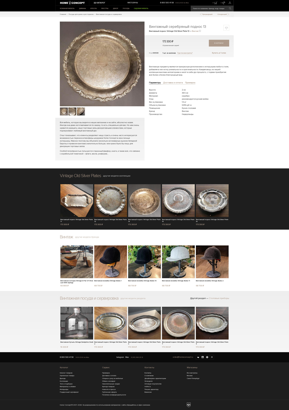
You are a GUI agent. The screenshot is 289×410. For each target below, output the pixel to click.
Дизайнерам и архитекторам (155, 378)
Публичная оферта (109, 392)
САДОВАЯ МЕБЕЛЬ (141, 8)
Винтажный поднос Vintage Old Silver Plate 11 (76, 220)
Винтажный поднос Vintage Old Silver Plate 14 (144, 220)
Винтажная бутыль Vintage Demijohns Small (76, 342)
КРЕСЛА (93, 8)
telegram (120, 357)
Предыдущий (207, 14)
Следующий (222, 14)
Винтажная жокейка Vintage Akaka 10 (142, 281)
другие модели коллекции (116, 176)
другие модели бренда (87, 237)
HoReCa (147, 387)
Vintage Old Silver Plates (80, 175)
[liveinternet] (211, 357)
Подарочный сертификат (69, 392)
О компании (149, 376)
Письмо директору (151, 389)
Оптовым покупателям (152, 384)
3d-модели (148, 381)
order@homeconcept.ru (183, 357)
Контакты (149, 367)
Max (127, 357)
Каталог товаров (66, 373)
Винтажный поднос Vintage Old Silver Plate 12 (110, 220)
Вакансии (148, 392)
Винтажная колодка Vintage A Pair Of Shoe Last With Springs (76, 282)
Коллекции (64, 381)
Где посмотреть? (184, 53)
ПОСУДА (126, 8)
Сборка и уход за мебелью (112, 378)
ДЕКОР (115, 8)
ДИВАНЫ (82, 8)
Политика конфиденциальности (114, 395)
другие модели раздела (133, 298)
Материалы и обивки (68, 387)
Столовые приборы (219, 298)
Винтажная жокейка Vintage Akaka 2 (209, 281)
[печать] (200, 30)
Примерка (106, 373)
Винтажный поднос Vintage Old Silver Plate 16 (212, 220)
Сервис (106, 367)
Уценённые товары (67, 376)
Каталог (64, 367)
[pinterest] (207, 357)
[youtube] (202, 357)
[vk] (198, 357)
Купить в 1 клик (219, 53)
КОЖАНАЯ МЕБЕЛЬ (67, 8)
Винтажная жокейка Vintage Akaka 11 (176, 281)
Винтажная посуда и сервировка (109, 14)
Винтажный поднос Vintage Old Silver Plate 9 (212, 343)
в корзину (219, 43)
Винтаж (195, 31)
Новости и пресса (109, 389)
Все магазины (192, 373)
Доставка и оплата (109, 376)
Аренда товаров (108, 387)
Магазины (132, 2)
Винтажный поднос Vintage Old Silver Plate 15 (178, 220)
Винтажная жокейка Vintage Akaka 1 (108, 281)
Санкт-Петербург (193, 378)
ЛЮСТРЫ (104, 8)
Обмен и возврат (108, 381)
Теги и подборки (66, 384)
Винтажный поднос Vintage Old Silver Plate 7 (178, 343)
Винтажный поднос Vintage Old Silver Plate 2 (110, 343)
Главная (63, 14)
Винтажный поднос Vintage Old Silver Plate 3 (144, 343)
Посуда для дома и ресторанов (81, 14)
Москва (189, 376)
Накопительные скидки (111, 384)
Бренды (63, 378)
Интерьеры (64, 389)
